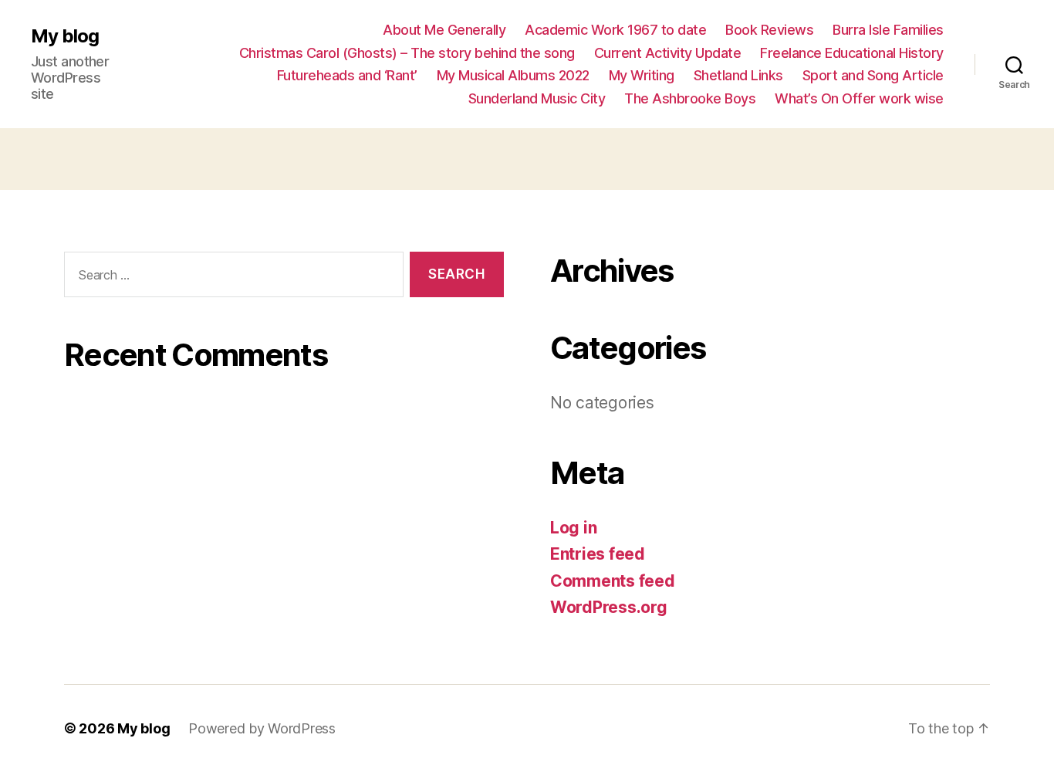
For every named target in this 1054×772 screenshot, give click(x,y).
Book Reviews (769, 30)
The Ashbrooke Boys (689, 98)
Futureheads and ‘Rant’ (347, 75)
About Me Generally (444, 30)
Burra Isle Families (888, 30)
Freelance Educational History (852, 53)
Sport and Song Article (873, 75)
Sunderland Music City (537, 98)
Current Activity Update (668, 53)
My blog (65, 36)
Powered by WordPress (262, 728)
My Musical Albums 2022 (513, 75)
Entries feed (597, 554)
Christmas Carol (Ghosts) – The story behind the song (407, 53)
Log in (573, 527)
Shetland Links (738, 75)
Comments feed (612, 581)
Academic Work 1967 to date (615, 30)
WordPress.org (608, 607)
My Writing (641, 75)
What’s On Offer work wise (859, 98)
